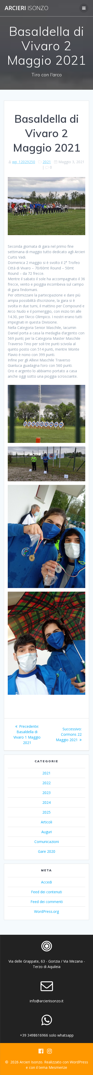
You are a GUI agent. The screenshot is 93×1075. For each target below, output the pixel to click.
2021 (47, 161)
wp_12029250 (23, 161)
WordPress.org (46, 911)
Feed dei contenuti (46, 891)
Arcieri (26, 8)
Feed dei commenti (46, 901)
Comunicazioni (46, 841)
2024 (46, 802)
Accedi (46, 882)
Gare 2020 (46, 851)
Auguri (46, 831)
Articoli (46, 822)
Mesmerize (58, 1067)
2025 (46, 812)
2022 (46, 782)
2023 (46, 792)
